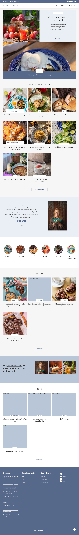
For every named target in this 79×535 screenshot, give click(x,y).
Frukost (37, 176)
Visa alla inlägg (39, 348)
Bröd (64, 111)
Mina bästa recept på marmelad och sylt (10, 477)
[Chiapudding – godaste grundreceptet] (39, 164)
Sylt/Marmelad (57, 13)
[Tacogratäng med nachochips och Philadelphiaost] (15, 132)
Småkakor (14, 300)
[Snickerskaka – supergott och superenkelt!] (15, 323)
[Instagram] (68, 1)
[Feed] (75, 1)
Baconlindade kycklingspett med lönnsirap (10, 501)
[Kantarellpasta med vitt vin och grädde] (39, 132)
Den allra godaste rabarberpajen (15, 179)
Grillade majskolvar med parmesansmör (8, 506)
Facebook (65, 476)
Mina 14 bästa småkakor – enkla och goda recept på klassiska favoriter (15, 306)
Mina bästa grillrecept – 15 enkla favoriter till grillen (10, 492)
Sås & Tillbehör (64, 143)
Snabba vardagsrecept (14, 143)
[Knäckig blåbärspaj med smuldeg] (39, 60)
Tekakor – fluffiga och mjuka (15, 451)
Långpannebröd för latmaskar (64, 115)
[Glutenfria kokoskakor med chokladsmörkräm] (64, 289)
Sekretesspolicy (44, 482)
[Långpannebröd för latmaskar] (64, 100)
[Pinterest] (72, 1)
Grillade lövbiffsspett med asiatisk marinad (10, 497)
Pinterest (65, 478)
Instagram (65, 474)
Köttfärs (15, 109)
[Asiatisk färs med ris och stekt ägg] (15, 100)
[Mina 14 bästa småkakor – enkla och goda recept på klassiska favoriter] (15, 289)
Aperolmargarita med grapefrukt (10, 484)
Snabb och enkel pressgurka (64, 147)
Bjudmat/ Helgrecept (12, 142)
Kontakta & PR (44, 479)
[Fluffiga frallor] (64, 404)
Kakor (23, 482)
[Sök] (74, 6)
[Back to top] (74, 529)
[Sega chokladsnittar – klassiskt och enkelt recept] (39, 289)
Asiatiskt (10, 109)
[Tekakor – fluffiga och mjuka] (15, 436)
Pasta (36, 143)
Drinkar (24, 479)
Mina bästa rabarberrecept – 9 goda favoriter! (11, 515)
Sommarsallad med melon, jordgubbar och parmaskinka (9, 488)
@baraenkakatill (14, 365)
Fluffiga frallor (64, 419)
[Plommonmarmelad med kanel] (21, 26)
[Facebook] (70, 1)
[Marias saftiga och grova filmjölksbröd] (39, 404)
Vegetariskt (41, 143)
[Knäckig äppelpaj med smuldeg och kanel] (39, 100)
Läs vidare (57, 38)
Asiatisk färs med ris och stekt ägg (15, 115)
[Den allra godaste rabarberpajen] (15, 164)
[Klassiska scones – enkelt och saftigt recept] (15, 404)
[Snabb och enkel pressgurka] (64, 132)
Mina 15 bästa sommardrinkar (10, 480)
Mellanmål (41, 176)
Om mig (43, 476)
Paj (39, 70)
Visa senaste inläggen (39, 189)
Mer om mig (21, 225)
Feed (64, 481)
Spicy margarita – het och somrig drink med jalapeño (10, 511)
